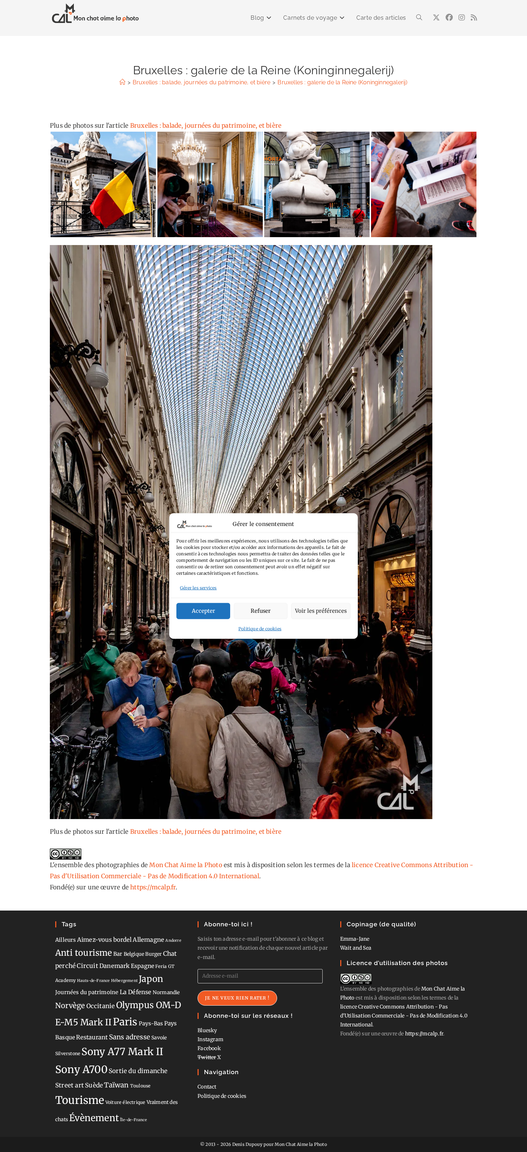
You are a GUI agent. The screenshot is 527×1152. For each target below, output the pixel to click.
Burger (153, 954)
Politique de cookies (259, 628)
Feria (161, 966)
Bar (118, 953)
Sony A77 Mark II (122, 1051)
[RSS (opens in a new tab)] (474, 17)
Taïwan (116, 1085)
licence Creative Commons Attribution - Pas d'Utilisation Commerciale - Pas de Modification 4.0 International (403, 1015)
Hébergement (124, 980)
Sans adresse (129, 1037)
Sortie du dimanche (138, 1071)
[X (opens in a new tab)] (436, 17)
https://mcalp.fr (153, 887)
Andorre (173, 940)
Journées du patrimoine (86, 992)
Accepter (203, 610)
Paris (125, 1022)
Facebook (209, 1048)
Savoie (159, 1037)
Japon (151, 978)
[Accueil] (122, 82)
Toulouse (140, 1085)
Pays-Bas (151, 1023)
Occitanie (100, 1006)
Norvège (70, 1005)
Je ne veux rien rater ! (237, 998)
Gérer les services (198, 588)
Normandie (166, 992)
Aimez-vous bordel (104, 939)
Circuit (87, 966)
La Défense (136, 992)
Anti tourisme (83, 953)
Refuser (261, 610)
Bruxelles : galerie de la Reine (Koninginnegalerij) (342, 82)
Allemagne (148, 939)
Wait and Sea (355, 948)
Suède (94, 1085)
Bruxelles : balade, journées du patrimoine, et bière (205, 126)
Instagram (210, 1039)
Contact (207, 1086)
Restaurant (92, 1037)
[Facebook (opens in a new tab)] (449, 17)
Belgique (134, 954)
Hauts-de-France (93, 980)
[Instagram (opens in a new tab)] (462, 17)
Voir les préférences (321, 610)
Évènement (94, 1118)
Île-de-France (133, 1120)
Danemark (114, 965)
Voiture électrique (125, 1102)
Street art (69, 1085)
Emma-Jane (355, 939)
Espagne (142, 966)
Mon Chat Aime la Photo (185, 865)
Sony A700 (81, 1069)
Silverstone (67, 1053)
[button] (103, 184)
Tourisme (79, 1100)
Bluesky (207, 1030)
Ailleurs (65, 939)
